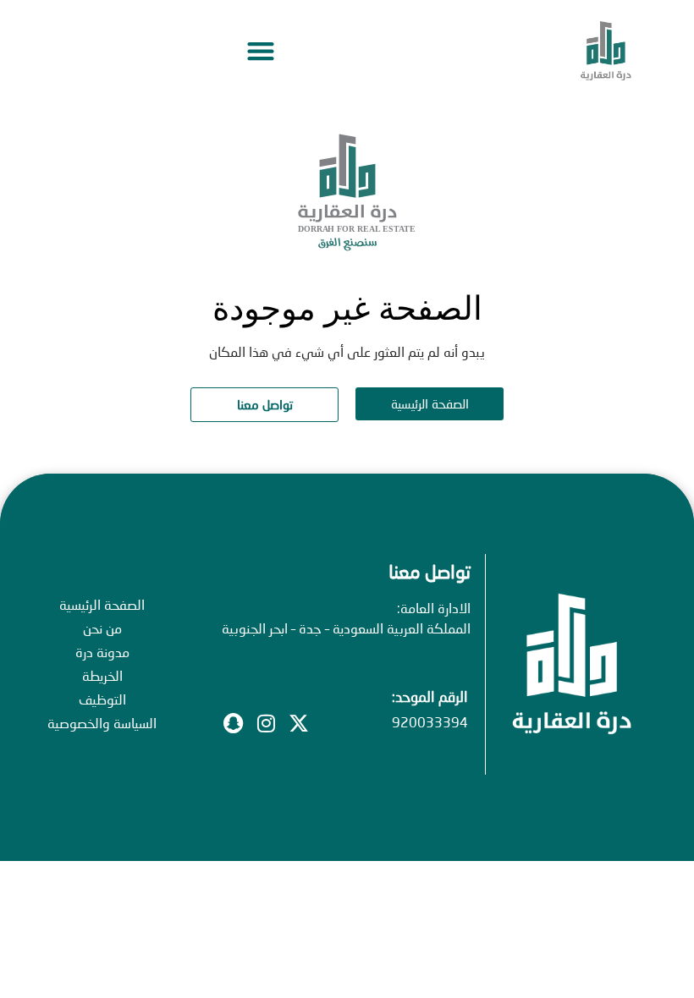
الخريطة (102, 675)
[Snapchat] (233, 723)
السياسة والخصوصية (102, 723)
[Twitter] (299, 723)
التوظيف (102, 699)
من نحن (102, 628)
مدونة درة (102, 652)
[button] (260, 51)
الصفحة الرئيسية (102, 604)
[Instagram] (266, 723)
